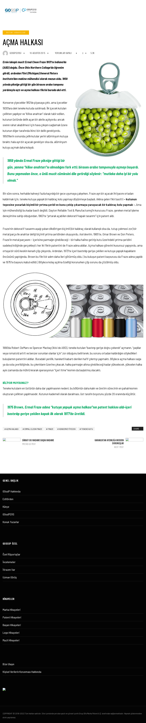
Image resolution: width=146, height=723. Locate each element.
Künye (6, 506)
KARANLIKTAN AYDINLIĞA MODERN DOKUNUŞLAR (109, 443)
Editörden (8, 499)
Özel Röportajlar (11, 554)
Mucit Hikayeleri (11, 640)
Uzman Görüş (10, 577)
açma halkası (12, 429)
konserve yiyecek (67, 429)
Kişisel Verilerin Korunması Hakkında (22, 671)
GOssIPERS (8, 514)
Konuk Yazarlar (11, 522)
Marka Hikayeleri (11, 609)
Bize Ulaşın (8, 664)
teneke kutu (87, 429)
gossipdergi (15, 53)
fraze (50, 429)
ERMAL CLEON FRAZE (33, 429)
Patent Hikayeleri (15, 32)
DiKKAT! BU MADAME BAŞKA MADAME (38, 442)
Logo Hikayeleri (11, 632)
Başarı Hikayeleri (12, 625)
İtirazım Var (9, 569)
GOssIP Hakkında (11, 491)
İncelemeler (9, 562)
